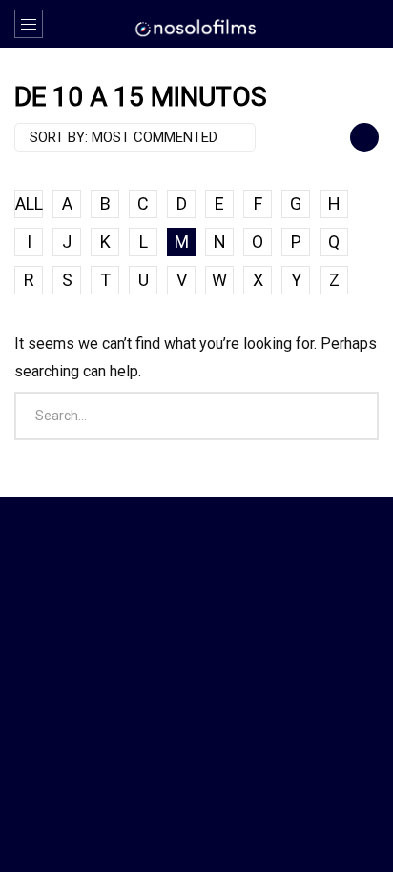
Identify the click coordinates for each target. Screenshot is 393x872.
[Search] (369, 24)
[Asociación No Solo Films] (196, 26)
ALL (29, 203)
